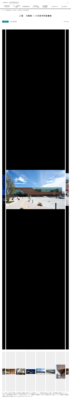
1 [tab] (27, 350)
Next (70, 189)
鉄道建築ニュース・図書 (35, 6)
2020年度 (14, 10)
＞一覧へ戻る (66, 21)
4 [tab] (33, 350)
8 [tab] (41, 350)
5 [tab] (35, 350)
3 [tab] (31, 350)
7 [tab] (39, 350)
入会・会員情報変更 (16, 6)
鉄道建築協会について (7, 6)
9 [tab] (44, 350)
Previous (1, 189)
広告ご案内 (64, 6)
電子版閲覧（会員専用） (45, 6)
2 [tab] (29, 350)
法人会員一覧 (54, 6)
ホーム (3, 10)
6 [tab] (37, 350)
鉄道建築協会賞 (26, 6)
